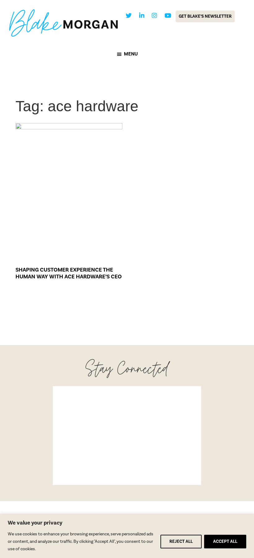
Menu (131, 54)
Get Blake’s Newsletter (205, 16)
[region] (127, 536)
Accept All (225, 541)
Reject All (181, 541)
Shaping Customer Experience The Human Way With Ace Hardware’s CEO (68, 273)
